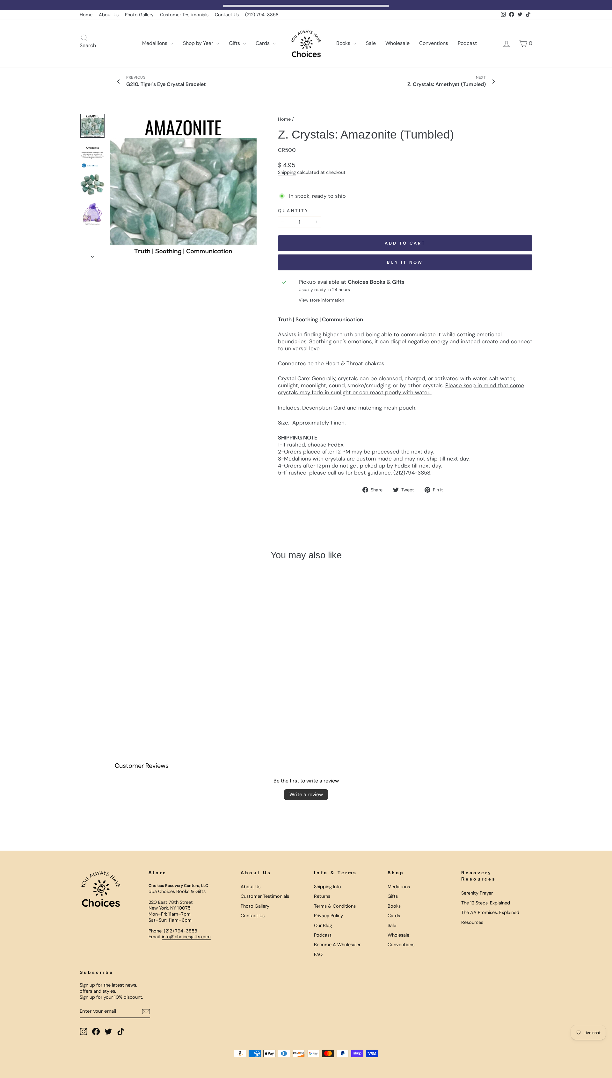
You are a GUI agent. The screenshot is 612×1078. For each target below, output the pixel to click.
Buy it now (405, 262)
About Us (109, 15)
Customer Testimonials (184, 15)
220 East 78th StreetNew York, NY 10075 (171, 905)
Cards (263, 43)
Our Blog (323, 925)
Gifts (235, 43)
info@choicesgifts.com (186, 936)
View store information (321, 300)
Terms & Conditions (335, 906)
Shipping (287, 172)
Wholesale (397, 43)
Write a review (306, 794)
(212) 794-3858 (262, 15)
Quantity (293, 210)
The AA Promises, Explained (490, 912)
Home (86, 15)
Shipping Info (327, 886)
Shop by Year (199, 43)
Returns (322, 896)
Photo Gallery (139, 15)
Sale (371, 43)
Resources (472, 922)
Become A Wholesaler (337, 944)
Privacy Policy (328, 915)
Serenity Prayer (477, 893)
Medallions (155, 43)
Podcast (467, 43)
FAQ (318, 954)
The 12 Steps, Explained (485, 903)
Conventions (433, 43)
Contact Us (227, 15)
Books (344, 43)
